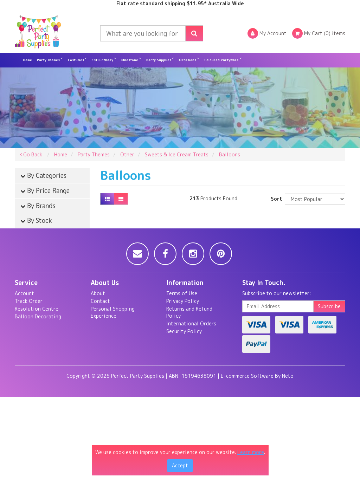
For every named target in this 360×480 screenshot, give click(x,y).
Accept (180, 465)
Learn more (250, 452)
